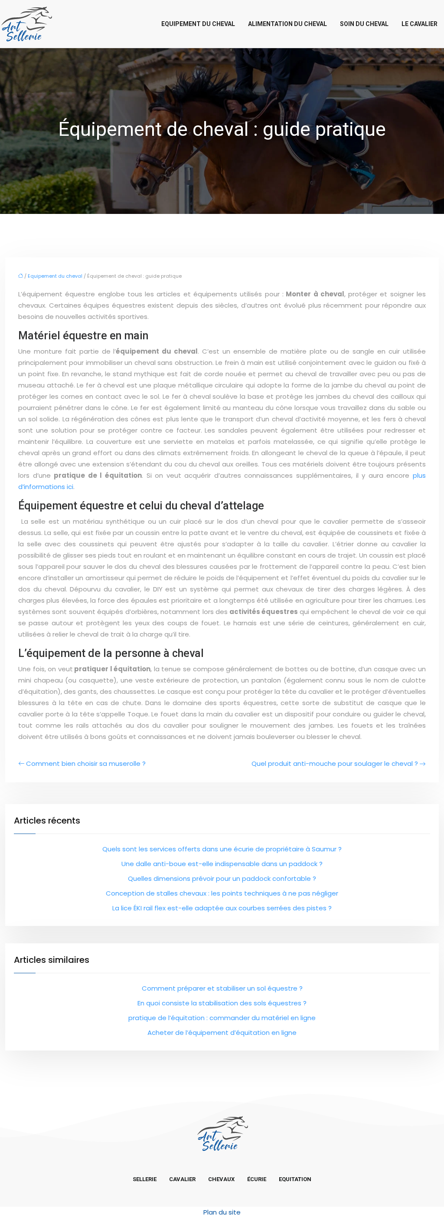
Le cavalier (419, 23)
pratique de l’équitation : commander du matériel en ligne (222, 1017)
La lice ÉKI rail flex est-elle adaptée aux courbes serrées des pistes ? (222, 908)
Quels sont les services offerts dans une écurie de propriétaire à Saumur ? (222, 849)
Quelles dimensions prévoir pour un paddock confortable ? (222, 878)
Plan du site (222, 1212)
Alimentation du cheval (287, 23)
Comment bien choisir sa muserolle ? (86, 763)
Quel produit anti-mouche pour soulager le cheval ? (334, 763)
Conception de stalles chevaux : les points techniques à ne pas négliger (222, 893)
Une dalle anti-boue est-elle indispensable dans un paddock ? (222, 863)
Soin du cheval (364, 23)
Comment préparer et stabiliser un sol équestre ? (222, 988)
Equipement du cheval (198, 23)
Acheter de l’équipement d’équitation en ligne (222, 1032)
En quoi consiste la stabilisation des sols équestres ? (222, 1003)
